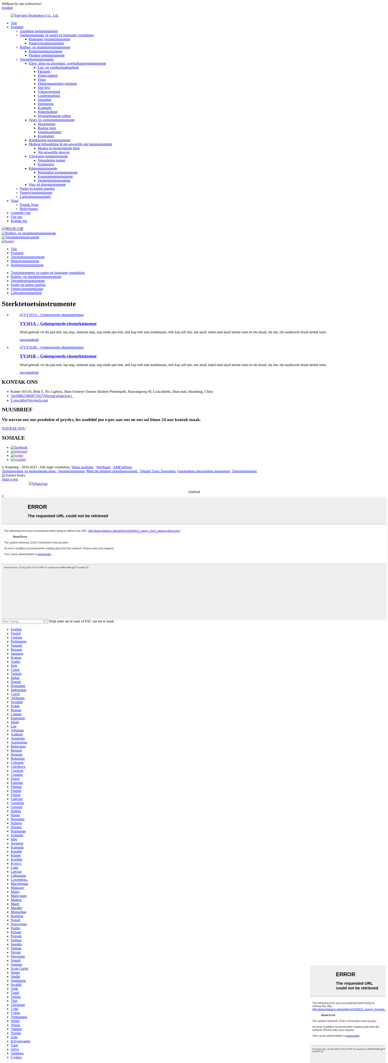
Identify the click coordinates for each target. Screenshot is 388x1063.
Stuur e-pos (10, 479)
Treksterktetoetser (244, 471)
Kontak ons (19, 221)
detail (35, 340)
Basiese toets (47, 128)
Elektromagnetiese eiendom (57, 83)
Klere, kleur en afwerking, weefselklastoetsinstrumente (67, 63)
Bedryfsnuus (29, 209)
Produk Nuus (29, 205)
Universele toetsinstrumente (48, 156)
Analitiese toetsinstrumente (39, 31)
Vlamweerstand (49, 92)
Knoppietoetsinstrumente (55, 176)
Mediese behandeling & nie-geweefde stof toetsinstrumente (70, 144)
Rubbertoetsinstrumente (45, 51)
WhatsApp (40, 484)
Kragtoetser (46, 136)
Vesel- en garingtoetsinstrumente (52, 120)
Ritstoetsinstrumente (43, 168)
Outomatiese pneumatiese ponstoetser (203, 471)
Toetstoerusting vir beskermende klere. (29, 471)
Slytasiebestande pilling (54, 116)
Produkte (17, 27)
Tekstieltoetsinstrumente (37, 59)
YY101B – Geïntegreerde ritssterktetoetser (58, 356)
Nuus (14, 201)
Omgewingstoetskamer (36, 192)
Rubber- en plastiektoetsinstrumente (45, 47)
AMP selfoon (122, 467)
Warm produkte (82, 467)
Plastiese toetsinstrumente (47, 55)
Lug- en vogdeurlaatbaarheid (58, 67)
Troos (42, 79)
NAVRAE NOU (14, 428)
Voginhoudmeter (49, 132)
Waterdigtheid (47, 112)
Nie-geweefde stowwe (54, 152)
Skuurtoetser (46, 124)
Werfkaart (103, 467)
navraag (25, 340)
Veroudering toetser (51, 160)
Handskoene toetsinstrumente (49, 140)
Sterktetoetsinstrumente (54, 180)
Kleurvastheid (47, 75)
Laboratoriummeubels (35, 197)
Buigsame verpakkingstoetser (49, 39)
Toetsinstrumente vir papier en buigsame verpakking (57, 35)
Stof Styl (44, 87)
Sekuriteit (44, 100)
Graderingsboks (49, 96)
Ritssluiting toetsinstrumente (57, 172)
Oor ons (16, 217)
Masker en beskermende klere (59, 148)
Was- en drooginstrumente (47, 184)
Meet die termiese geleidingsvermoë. (112, 471)
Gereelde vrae (21, 213)
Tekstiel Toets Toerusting (157, 471)
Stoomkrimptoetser (71, 471)
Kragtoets (44, 108)
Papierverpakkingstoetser (46, 43)
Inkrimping (45, 104)
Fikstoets (44, 71)
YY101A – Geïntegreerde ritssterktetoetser (58, 323)
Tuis (14, 23)
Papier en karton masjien (37, 188)
